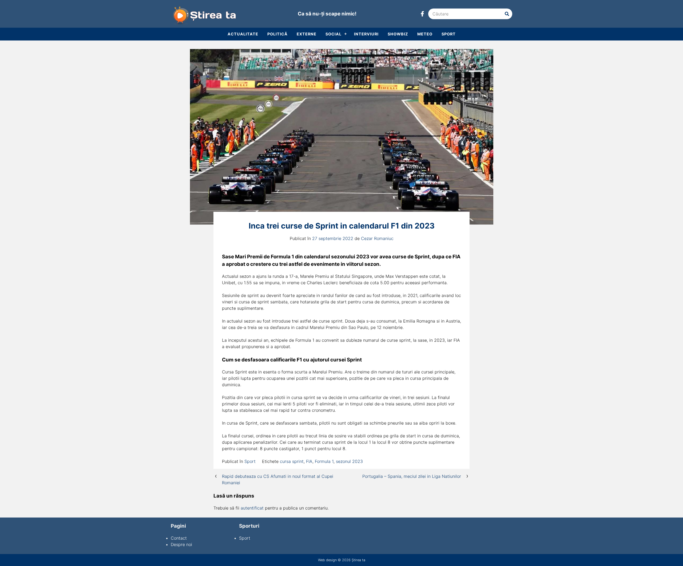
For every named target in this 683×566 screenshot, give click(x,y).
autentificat (252, 508)
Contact (179, 538)
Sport (449, 34)
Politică (277, 34)
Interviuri (366, 34)
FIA (309, 461)
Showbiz (398, 34)
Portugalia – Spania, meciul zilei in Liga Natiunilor (411, 476)
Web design (327, 560)
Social (333, 34)
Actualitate (243, 34)
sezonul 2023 (349, 461)
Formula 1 (324, 461)
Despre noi (181, 544)
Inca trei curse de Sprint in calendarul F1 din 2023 (342, 225)
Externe (306, 34)
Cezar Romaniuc (377, 238)
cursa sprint (292, 461)
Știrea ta (358, 560)
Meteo (424, 34)
